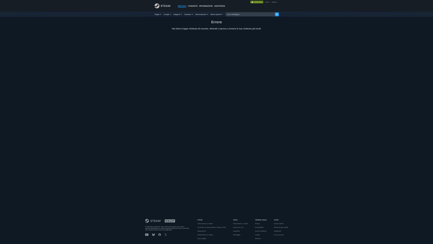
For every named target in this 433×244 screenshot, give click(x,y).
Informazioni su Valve (240, 223)
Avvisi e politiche (260, 231)
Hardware (236, 231)
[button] (158, 14)
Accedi (267, 2)
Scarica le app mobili (281, 227)
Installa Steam (258, 2)
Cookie (257, 235)
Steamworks (201, 231)
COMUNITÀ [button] (193, 6)
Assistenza (277, 231)
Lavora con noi (238, 227)
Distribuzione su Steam (205, 235)
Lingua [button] (274, 2)
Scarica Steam (278, 223)
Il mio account (279, 235)
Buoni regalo (201, 238)
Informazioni (206, 6)
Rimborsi (258, 238)
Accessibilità (259, 227)
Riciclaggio (236, 235)
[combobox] (250, 14)
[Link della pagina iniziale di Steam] (164, 6)
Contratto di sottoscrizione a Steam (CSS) (211, 227)
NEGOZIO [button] (182, 6)
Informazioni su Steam (205, 223)
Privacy (257, 223)
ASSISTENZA (219, 6)
